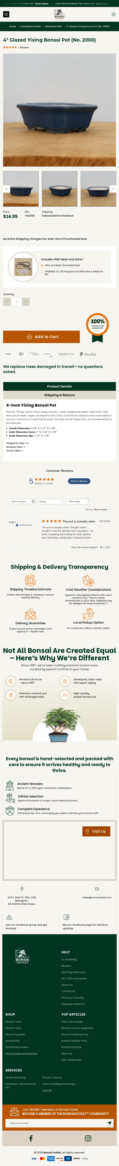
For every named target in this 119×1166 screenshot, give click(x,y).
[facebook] (31, 1138)
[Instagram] (88, 1138)
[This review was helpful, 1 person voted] (101, 547)
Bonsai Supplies (15, 1034)
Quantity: (9, 294)
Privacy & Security (72, 997)
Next (113, 188)
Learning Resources (73, 972)
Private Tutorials (52, 1077)
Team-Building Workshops (58, 1084)
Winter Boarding (15, 1077)
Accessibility (69, 959)
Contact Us (68, 991)
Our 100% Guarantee (74, 978)
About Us (67, 985)
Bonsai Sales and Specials (21, 1053)
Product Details (59, 386)
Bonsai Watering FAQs (74, 1034)
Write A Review (79, 481)
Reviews (66, 966)
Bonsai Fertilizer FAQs (74, 1041)
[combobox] (50, 501)
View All (47, 1090)
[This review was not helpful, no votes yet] (107, 547)
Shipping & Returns (59, 395)
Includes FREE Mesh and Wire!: (62, 259)
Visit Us (99, 831)
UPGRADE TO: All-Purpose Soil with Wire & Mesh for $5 (74, 273)
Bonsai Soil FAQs (71, 1047)
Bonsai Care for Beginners (77, 1028)
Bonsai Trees (13, 1021)
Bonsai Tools (13, 1028)
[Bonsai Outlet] (22, 956)
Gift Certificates (71, 1060)
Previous (6, 188)
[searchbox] (19, 501)
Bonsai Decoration (16, 1047)
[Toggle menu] (6, 14)
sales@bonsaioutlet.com (97, 897)
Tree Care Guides (72, 1021)
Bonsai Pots (12, 1041)
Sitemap (66, 1053)
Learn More (29, 3)
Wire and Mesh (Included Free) (62, 265)
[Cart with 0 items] (113, 14)
